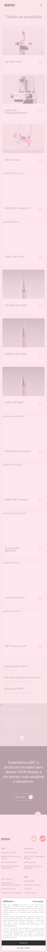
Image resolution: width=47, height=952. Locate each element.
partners (16, 905)
